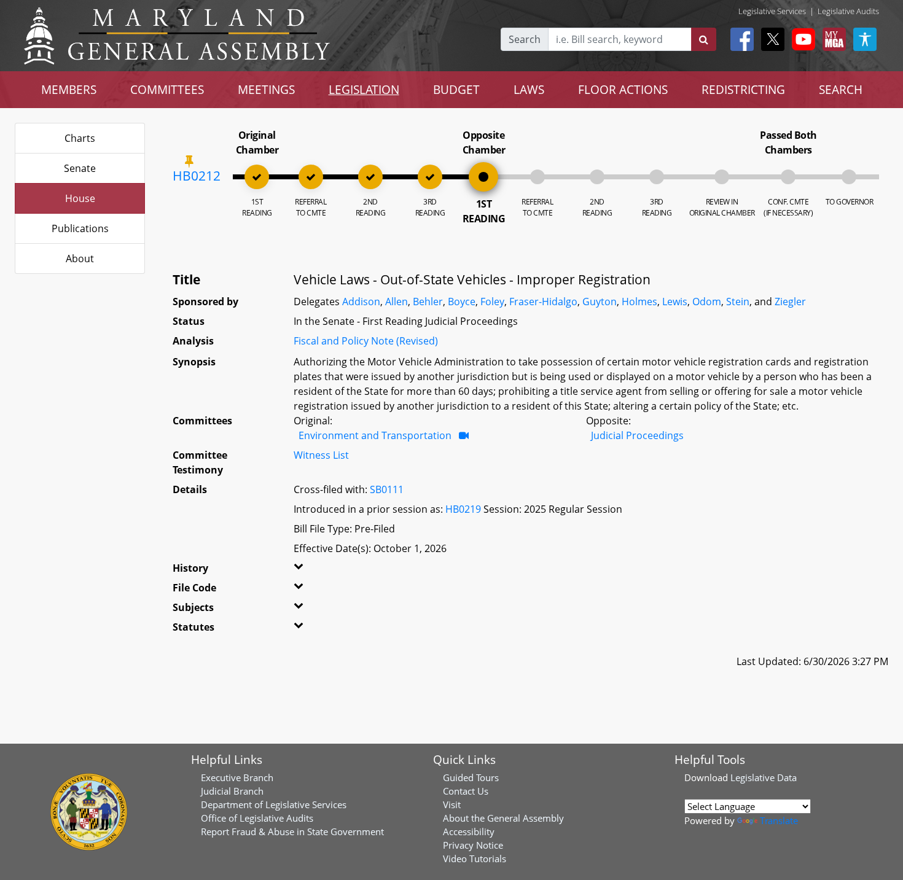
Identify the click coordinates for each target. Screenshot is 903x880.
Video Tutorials (474, 858)
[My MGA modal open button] (832, 39)
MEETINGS (266, 89)
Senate (80, 168)
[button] (314, 570)
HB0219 (463, 509)
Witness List (321, 455)
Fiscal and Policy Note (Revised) (366, 341)
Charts (79, 138)
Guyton (599, 301)
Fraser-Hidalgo (543, 301)
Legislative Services (772, 11)
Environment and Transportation (375, 435)
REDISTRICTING (743, 89)
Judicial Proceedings (637, 435)
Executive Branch (237, 777)
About (80, 258)
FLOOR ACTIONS (623, 89)
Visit (452, 804)
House (80, 198)
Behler (428, 301)
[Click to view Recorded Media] (464, 435)
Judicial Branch (232, 791)
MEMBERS (68, 89)
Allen (396, 301)
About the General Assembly (503, 818)
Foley (492, 301)
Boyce (461, 301)
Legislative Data (763, 777)
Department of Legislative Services (273, 804)
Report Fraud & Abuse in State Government (292, 831)
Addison (361, 301)
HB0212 (197, 175)
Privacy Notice (473, 845)
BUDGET (456, 89)
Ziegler (790, 301)
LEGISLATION (364, 89)
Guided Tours (471, 777)
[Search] (703, 39)
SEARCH (840, 89)
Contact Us (465, 791)
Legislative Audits (848, 11)
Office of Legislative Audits (257, 818)
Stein (737, 301)
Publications (80, 228)
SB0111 (387, 489)
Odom (706, 301)
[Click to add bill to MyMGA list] (189, 161)
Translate (779, 820)
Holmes (639, 301)
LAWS (529, 89)
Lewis (674, 301)
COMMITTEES (167, 89)
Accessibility (469, 831)
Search (525, 39)
